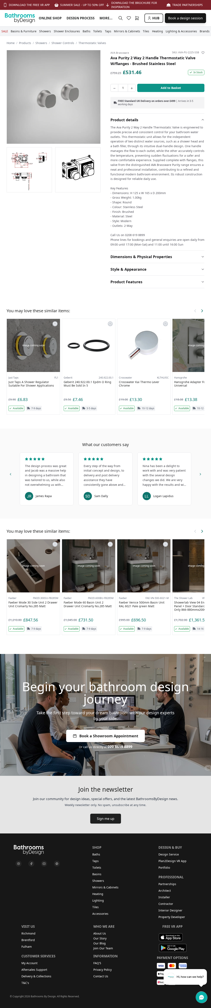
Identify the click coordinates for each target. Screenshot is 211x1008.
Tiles (95, 907)
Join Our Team (103, 948)
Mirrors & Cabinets (105, 887)
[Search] (120, 18)
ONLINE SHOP (50, 18)
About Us (99, 933)
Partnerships (167, 884)
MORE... (106, 18)
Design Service (168, 854)
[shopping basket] (138, 18)
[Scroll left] (195, 310)
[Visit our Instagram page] (18, 863)
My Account (29, 963)
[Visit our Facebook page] (31, 863)
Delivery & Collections (36, 976)
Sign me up (105, 818)
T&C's (25, 983)
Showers (41, 43)
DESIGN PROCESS (81, 18)
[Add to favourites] (203, 52)
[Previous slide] (11, 473)
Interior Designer (170, 910)
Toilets (96, 867)
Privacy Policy (102, 970)
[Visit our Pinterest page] (57, 863)
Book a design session (185, 18)
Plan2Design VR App (172, 861)
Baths (96, 854)
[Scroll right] (201, 310)
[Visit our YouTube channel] (44, 863)
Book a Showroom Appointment (108, 735)
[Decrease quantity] (114, 88)
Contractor (165, 904)
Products (25, 43)
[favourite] (129, 18)
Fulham (26, 947)
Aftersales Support (34, 970)
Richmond (28, 933)
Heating (97, 894)
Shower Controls (63, 43)
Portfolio (164, 867)
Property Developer (171, 917)
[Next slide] (200, 473)
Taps (95, 861)
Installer (164, 897)
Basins (96, 874)
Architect (164, 891)
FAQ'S (97, 963)
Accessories (100, 914)
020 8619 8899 (120, 746)
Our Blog (99, 943)
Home (11, 43)
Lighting (98, 900)
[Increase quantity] (131, 88)
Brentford (28, 940)
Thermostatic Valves (92, 43)
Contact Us (100, 976)
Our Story (100, 938)
